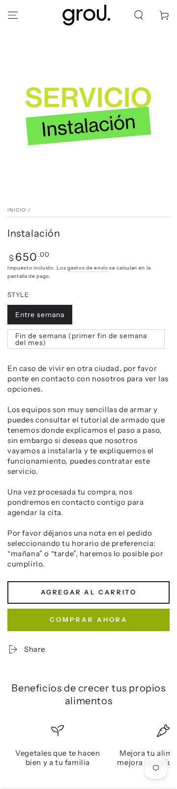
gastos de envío (87, 268)
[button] (138, 15)
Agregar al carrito (89, 592)
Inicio (17, 210)
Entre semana (39, 314)
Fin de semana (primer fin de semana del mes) (81, 339)
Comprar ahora (89, 619)
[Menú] (13, 15)
